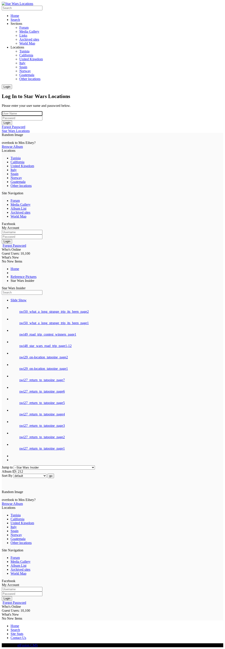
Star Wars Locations (16, 131)
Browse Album (12, 146)
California (17, 162)
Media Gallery (21, 204)
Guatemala (18, 182)
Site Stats (17, 634)
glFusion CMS (27, 645)
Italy (14, 170)
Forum (15, 200)
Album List (18, 208)
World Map (18, 216)
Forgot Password (13, 127)
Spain (14, 174)
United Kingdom (22, 166)
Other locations (21, 186)
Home (15, 269)
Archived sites (20, 212)
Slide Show (19, 300)
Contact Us (18, 638)
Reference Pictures (23, 277)
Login (7, 86)
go (50, 475)
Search (15, 630)
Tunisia (16, 158)
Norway (16, 178)
